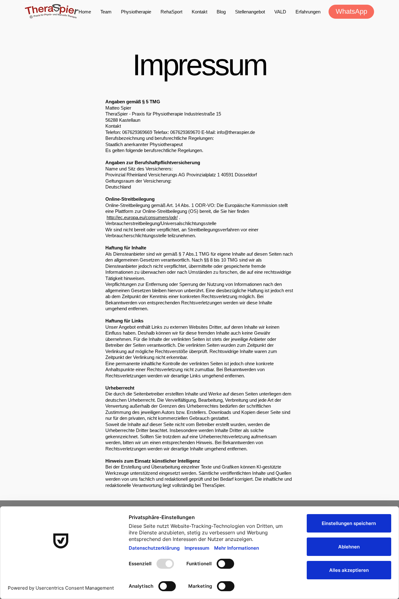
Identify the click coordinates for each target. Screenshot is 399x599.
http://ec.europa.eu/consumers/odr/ (142, 217)
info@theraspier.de (236, 132)
